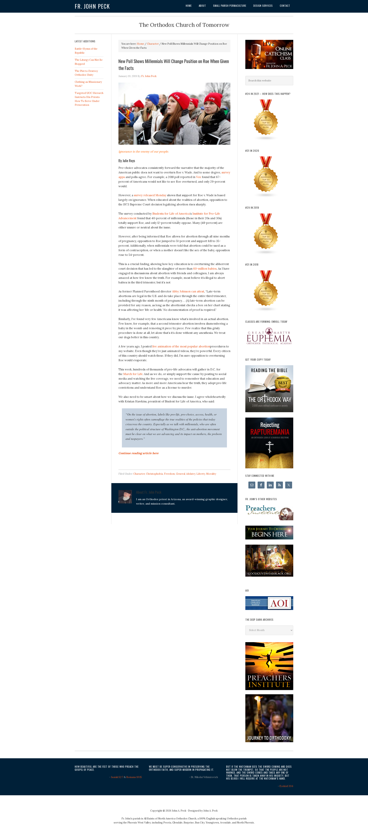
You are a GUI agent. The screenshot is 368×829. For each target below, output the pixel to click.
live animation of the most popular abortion (181, 346)
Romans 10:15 (134, 777)
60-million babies (205, 268)
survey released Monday (150, 195)
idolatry (190, 473)
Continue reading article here (138, 453)
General (180, 473)
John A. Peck (210, 810)
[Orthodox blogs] (266, 140)
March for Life (133, 374)
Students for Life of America (171, 213)
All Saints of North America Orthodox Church (170, 818)
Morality (211, 473)
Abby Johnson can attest (188, 291)
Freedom (169, 473)
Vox (198, 177)
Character (139, 473)
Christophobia (154, 473)
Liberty (200, 473)
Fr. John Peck (92, 6)
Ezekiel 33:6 (286, 786)
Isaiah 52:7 (117, 777)
